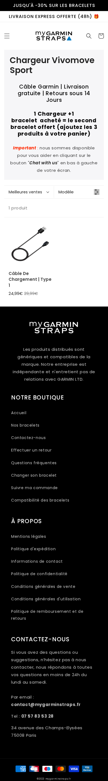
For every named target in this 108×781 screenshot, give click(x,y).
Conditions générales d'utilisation (46, 599)
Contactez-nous (28, 437)
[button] (7, 36)
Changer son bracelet (34, 475)
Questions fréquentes (34, 463)
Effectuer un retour (31, 450)
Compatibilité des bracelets (40, 500)
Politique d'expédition (33, 549)
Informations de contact (37, 561)
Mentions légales (28, 536)
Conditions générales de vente (43, 586)
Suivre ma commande (34, 488)
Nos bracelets (25, 425)
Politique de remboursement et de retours (47, 615)
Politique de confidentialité (39, 574)
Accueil (18, 413)
